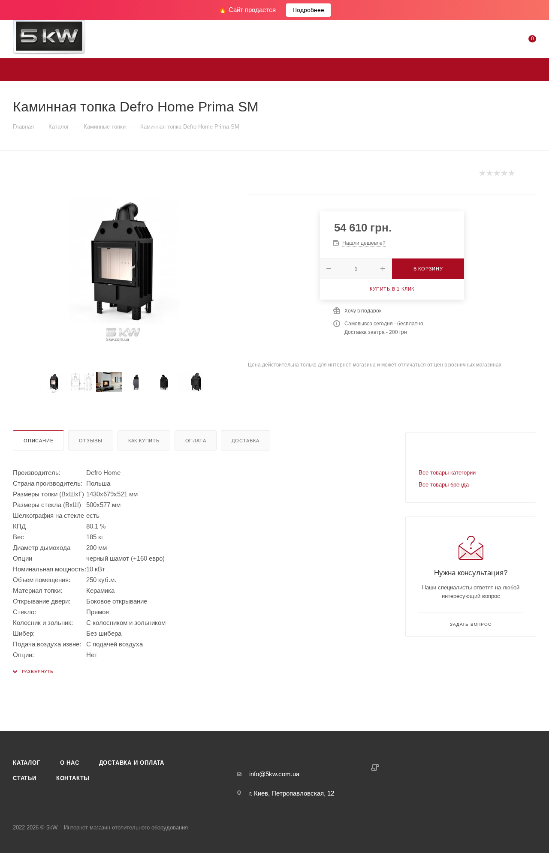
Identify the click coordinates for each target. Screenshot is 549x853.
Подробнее (308, 9)
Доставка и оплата (132, 763)
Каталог (26, 763)
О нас (69, 763)
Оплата (195, 440)
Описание (38, 440)
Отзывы (91, 440)
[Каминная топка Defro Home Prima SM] (122, 261)
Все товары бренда (444, 484)
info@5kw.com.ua (274, 774)
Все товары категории (447, 472)
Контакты (73, 778)
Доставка (245, 440)
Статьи (24, 778)
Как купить (144, 440)
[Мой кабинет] (497, 40)
